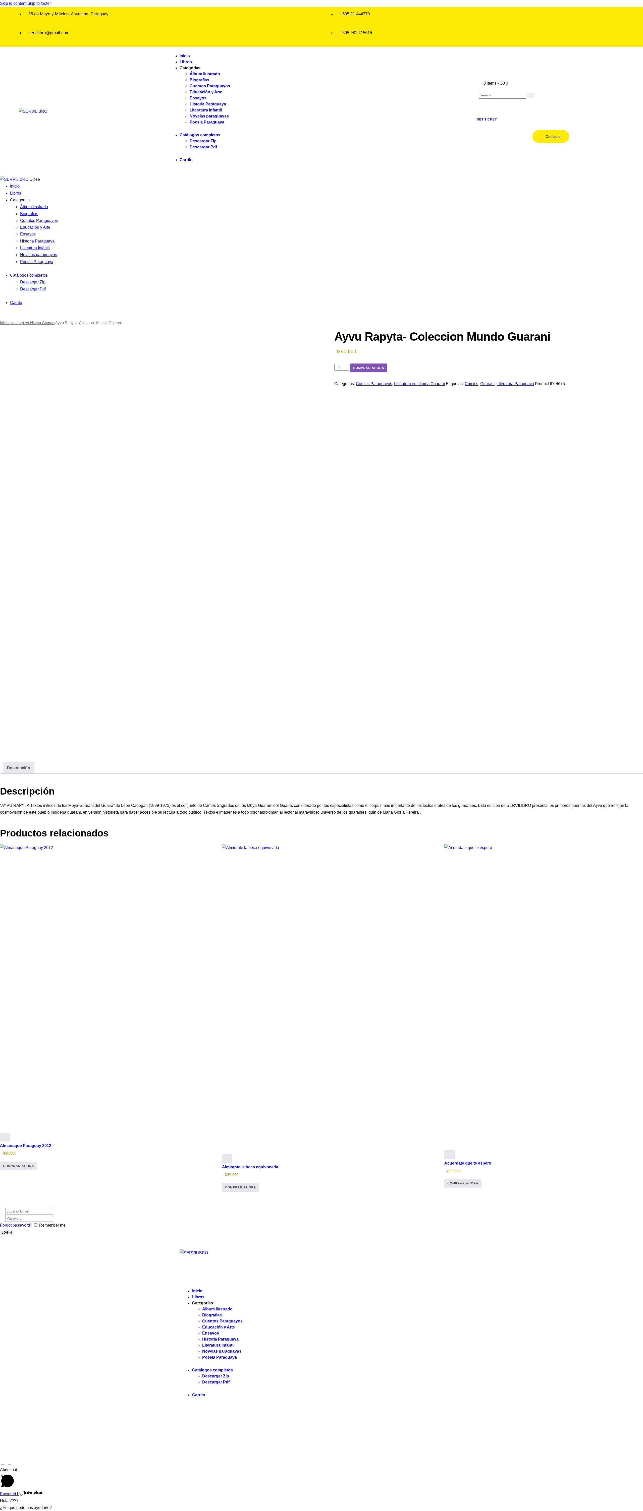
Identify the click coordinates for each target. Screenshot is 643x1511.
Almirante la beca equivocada (250, 1167)
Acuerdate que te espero (467, 1163)
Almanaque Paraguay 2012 (25, 1145)
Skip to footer (39, 3)
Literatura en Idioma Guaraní (32, 323)
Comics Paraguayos (374, 384)
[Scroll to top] (3, 1463)
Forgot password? (16, 1225)
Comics (471, 384)
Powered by (11, 1494)
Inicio (4, 323)
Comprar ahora (368, 368)
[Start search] (530, 95)
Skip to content (13, 3)
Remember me (52, 1225)
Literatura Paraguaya (515, 384)
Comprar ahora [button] (18, 1166)
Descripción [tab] (18, 768)
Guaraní (487, 384)
